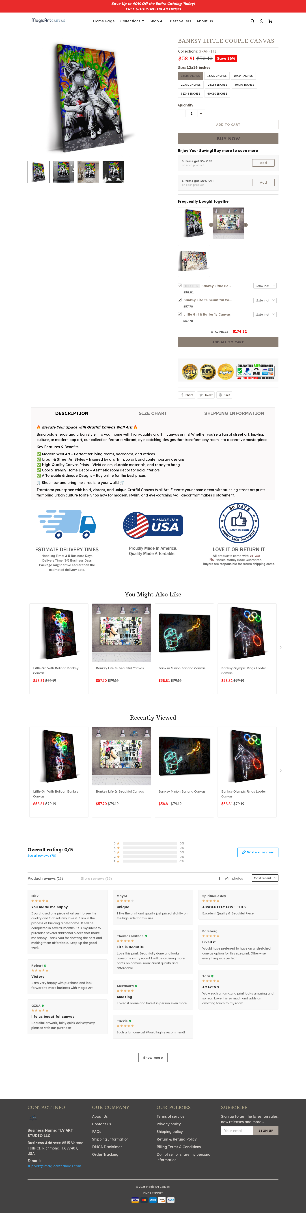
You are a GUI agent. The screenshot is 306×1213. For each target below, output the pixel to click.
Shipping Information (110, 1139)
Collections (130, 21)
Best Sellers (180, 21)
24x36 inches (217, 84)
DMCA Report (153, 1193)
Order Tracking (105, 1154)
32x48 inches (190, 93)
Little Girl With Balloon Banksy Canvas (55, 670)
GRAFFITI (207, 51)
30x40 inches (244, 84)
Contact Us (101, 1124)
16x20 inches (217, 75)
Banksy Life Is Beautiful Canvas (208, 300)
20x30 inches (191, 84)
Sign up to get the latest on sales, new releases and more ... (249, 1119)
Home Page (104, 21)
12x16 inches (199, 67)
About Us (204, 21)
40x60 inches (217, 93)
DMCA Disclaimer (107, 1147)
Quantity (185, 105)
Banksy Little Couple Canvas (217, 286)
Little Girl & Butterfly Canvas (207, 314)
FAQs (96, 1131)
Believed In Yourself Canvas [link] (52, 1193)
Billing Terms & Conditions (179, 1147)
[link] (16, 1196)
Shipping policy (170, 1131)
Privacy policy (169, 1124)
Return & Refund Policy (177, 1139)
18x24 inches (243, 75)
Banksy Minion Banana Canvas (182, 668)
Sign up (266, 1131)
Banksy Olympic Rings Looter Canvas (243, 670)
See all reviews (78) (42, 856)
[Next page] (281, 648)
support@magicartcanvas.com (54, 1166)
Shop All (157, 21)
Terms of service (171, 1116)
